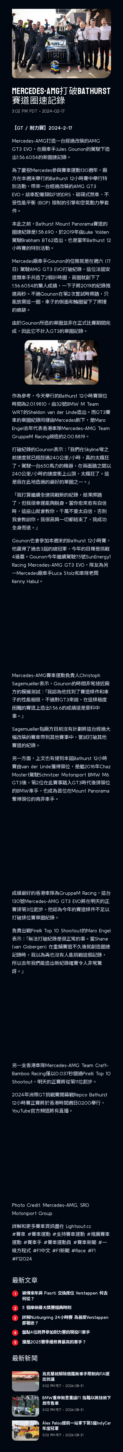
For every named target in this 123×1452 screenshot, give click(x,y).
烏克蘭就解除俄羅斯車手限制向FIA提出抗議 (75, 1377)
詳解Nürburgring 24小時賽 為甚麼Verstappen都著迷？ (65, 1320)
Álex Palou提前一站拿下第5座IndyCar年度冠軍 (76, 1426)
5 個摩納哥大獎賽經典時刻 (46, 1307)
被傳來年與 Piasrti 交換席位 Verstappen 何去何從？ (65, 1295)
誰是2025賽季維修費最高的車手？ (54, 1341)
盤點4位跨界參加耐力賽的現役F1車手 (56, 1332)
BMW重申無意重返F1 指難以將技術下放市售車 (76, 1401)
